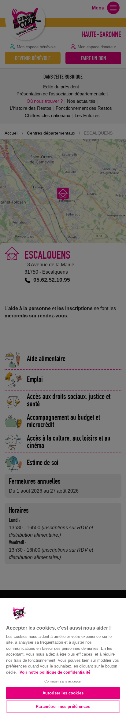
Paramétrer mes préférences (63, 706)
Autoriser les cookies (63, 693)
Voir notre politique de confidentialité (55, 672)
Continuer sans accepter (63, 681)
